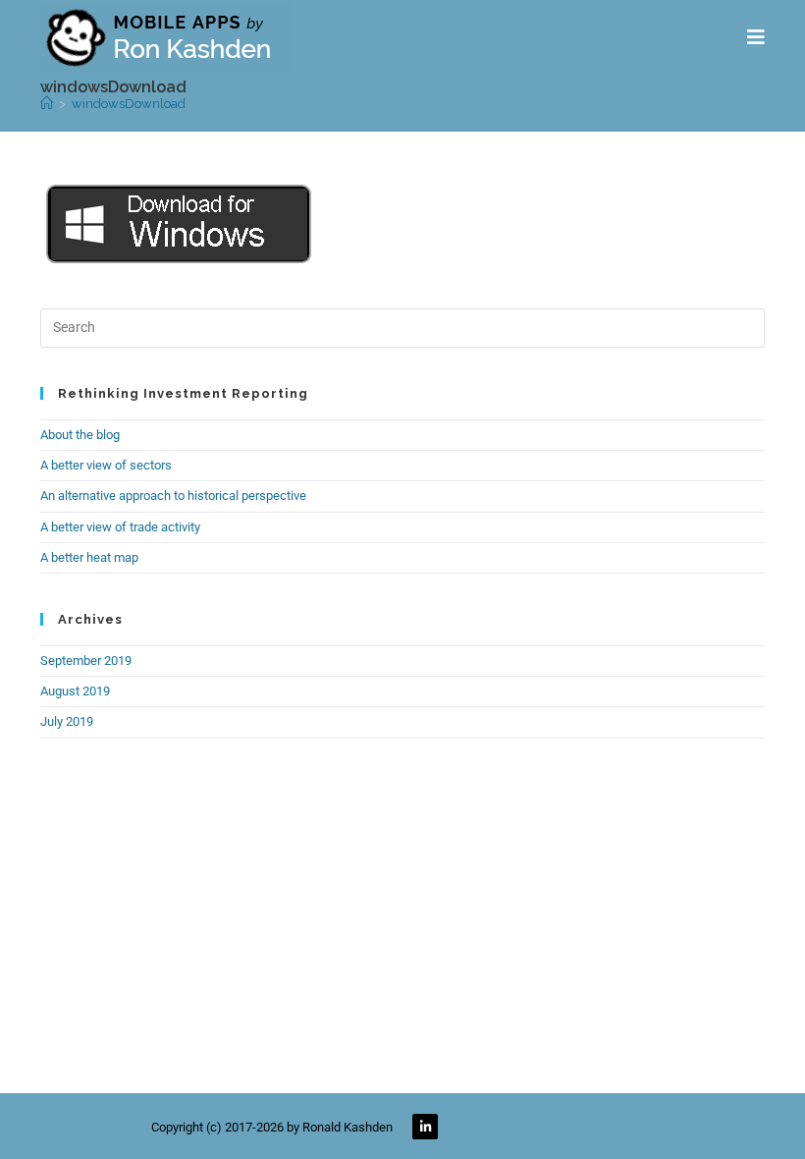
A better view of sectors (106, 465)
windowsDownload (129, 103)
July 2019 (66, 721)
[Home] (46, 103)
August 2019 (75, 691)
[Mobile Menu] (756, 37)
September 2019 (86, 660)
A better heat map (89, 557)
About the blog (80, 434)
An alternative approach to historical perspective (173, 495)
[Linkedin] (425, 1126)
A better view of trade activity (120, 527)
